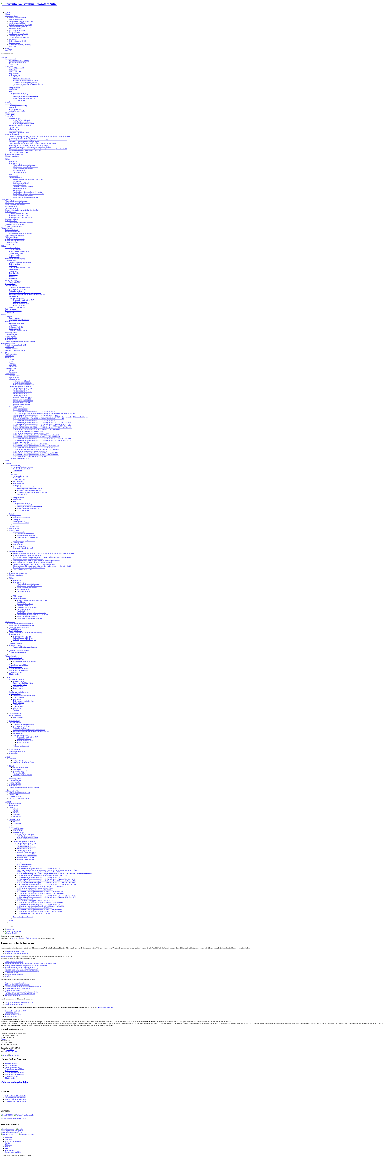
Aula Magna (17, 181)
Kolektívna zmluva (15, 109)
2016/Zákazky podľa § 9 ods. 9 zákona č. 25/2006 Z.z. (30, 456)
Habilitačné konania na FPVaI (22, 388)
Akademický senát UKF (16, 68)
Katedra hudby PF (18, 190)
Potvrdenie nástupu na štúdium (14, 240)
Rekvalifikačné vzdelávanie (17, 289)
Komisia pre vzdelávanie (20, 95)
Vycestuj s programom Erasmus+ (15, 1099)
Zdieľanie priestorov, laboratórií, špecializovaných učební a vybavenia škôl (32, 143)
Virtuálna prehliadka (15, 178)
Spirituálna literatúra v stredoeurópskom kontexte (20, 967)
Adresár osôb (13, 161)
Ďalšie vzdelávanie (11, 285)
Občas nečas (13, 372)
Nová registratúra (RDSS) (17, 30)
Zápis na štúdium (14, 264)
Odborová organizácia (12, 156)
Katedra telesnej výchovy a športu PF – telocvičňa (28, 194)
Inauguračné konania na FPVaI (22, 397)
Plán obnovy (13, 325)
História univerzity (10, 59)
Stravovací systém (14, 32)
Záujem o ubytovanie (11, 242)
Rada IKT (12, 91)
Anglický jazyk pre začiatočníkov (15, 983)
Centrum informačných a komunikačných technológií (21, 210)
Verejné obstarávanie (15, 131)
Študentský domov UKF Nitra (18, 213)
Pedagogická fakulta (19, 172)
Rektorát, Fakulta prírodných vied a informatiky (28, 179)
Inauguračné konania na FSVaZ (23, 401)
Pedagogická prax (14, 269)
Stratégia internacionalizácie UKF (15, 345)
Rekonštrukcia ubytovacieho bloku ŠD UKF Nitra (25, 151)
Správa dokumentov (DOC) (17, 41)
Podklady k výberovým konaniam (23, 124)
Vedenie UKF (13, 77)
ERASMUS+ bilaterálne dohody (15, 350)
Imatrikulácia (13, 266)
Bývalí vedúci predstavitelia (17, 62)
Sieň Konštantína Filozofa (21, 183)
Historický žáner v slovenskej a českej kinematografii (21, 969)
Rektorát (7, 102)
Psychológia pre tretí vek (12, 995)
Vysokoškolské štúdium (12, 248)
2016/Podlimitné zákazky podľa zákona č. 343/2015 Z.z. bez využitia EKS (36, 449)
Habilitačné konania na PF (21, 395)
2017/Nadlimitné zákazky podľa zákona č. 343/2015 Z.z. (31, 433)
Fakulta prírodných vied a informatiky (25, 165)
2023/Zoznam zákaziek (20, 410)
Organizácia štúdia (10, 260)
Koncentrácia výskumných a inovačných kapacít (24, 142)
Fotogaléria (12, 365)
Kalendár (12, 363)
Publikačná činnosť (11, 334)
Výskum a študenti (11, 338)
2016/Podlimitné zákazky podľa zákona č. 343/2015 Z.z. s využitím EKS (36, 446)
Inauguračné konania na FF (21, 402)
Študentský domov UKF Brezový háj (20, 217)
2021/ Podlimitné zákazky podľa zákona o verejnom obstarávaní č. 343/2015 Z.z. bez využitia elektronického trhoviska (50, 417)
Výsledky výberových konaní (22, 122)
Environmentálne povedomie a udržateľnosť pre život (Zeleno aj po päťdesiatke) (30, 963)
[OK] (12, 926)
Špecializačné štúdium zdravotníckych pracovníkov (25, 293)
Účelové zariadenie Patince (13, 226)
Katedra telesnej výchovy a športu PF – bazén (27, 192)
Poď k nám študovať (11, 230)
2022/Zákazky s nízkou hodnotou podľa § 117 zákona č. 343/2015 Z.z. (35, 411)
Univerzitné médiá (10, 368)
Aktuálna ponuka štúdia (12, 231)
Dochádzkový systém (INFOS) (18, 37)
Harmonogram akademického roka (20, 262)
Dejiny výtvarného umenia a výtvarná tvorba (19, 1002)
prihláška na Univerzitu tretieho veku (16, 953)
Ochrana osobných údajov (14, 1082)
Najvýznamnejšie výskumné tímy (19, 320)
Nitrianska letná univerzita (17, 307)
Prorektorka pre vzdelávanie (21, 79)
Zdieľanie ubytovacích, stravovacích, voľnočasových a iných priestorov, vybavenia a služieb (38, 149)
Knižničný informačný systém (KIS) (20, 25)
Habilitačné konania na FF (21, 393)
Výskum (3, 314)
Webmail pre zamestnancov (17, 17)
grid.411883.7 (10, 1050)
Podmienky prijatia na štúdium (14, 235)
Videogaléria (13, 366)
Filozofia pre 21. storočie (12, 990)
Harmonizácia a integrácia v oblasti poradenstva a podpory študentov (30, 147)
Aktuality (8, 357)
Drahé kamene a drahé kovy (14, 962)
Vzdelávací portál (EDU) (17, 23)
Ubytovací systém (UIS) (16, 35)
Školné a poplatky (14, 257)
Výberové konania (14, 118)
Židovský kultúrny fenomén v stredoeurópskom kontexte (23, 986)
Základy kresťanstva (11, 972)
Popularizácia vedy (11, 339)
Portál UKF (12, 46)
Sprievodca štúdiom (15, 249)
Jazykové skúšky (14, 296)
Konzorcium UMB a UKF (13, 134)
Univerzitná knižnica (19, 185)
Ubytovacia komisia (19, 100)
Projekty (7, 321)
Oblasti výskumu (14, 318)
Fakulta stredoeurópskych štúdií (23, 169)
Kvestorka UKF (18, 86)
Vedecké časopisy (10, 336)
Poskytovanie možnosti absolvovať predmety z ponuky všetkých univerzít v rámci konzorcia (38, 140)
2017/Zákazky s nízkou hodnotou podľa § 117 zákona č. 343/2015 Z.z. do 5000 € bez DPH (42, 438)
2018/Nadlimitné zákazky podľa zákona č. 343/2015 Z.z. (31, 431)
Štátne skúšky (13, 275)
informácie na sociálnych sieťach (15, 951)
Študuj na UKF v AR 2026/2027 (15, 1096)
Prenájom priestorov (11, 354)
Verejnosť (4, 352)
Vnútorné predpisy (11, 104)
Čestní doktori (13, 64)
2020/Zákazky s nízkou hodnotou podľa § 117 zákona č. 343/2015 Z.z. (35, 420)
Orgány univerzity (10, 66)
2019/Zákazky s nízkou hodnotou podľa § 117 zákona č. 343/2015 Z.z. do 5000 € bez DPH (42, 422)
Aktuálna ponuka (6, 956)
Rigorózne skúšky (10, 284)
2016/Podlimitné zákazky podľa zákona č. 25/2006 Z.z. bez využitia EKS (36, 455)
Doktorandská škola (11, 278)
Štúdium (3, 246)
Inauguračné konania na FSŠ (22, 399)
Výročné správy (10, 115)
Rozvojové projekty (15, 329)
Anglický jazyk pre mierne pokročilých (17, 985)
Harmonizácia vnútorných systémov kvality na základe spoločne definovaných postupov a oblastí (39, 136)
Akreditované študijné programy (15, 258)
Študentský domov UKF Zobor (19, 215)
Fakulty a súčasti (6, 199)
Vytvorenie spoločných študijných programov (23, 138)
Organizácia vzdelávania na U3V (23, 300)
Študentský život (10, 312)
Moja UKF (8, 50)
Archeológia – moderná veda (14, 974)
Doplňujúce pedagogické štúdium (19, 287)
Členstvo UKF (9, 347)
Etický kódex (13, 107)
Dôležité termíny (10, 244)
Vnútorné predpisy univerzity (18, 106)
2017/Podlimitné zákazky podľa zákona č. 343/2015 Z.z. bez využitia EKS (36, 437)
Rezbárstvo (8, 976)
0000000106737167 (11, 1051)
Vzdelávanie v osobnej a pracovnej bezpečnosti (20, 994)
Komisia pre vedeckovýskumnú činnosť (25, 97)
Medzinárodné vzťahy (8, 343)
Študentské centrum (11, 221)
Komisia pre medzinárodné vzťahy (24, 98)
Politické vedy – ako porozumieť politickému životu (21, 992)
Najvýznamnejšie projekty (17, 323)
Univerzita (4, 57)
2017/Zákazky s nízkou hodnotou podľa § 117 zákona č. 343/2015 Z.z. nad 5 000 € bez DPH (42, 440)
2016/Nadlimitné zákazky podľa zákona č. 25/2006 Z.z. (30, 451)
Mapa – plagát (13, 176)
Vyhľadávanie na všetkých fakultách (20, 233)
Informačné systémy (11, 16)
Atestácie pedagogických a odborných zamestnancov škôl (27, 294)
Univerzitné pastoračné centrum (23, 187)
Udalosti (11, 359)
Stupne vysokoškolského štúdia (19, 251)
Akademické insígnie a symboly (19, 61)
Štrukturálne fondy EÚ (16, 327)
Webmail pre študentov (16, 19)
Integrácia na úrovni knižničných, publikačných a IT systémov (28, 145)
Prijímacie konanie (6, 228)
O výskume (8, 316)
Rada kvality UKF (14, 73)
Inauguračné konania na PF (21, 404)
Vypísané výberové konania (21, 120)
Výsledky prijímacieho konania (14, 239)
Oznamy (11, 361)
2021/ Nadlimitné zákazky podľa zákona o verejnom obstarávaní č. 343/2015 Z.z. (38, 419)
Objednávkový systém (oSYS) (18, 34)
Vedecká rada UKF (15, 71)
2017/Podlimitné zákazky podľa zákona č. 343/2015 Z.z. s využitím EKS (36, 435)
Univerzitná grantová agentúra (18, 330)
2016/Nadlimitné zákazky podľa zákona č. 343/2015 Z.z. (31, 444)
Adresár (7, 14)
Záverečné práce (14, 273)
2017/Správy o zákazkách (21, 442)
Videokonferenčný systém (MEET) (20, 26)
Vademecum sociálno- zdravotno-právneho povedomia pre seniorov (26, 965)
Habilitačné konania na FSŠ (21, 390)
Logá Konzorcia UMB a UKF (18, 152)
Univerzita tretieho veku (16, 298)
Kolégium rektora (14, 88)
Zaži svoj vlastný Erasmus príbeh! (15, 1101)
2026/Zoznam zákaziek (20, 408)
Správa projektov (14, 43)
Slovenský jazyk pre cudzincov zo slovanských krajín (22, 971)
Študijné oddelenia (14, 163)
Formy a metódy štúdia (16, 253)
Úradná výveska (10, 116)
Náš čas (11, 370)
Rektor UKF (13, 70)
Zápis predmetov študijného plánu (19, 267)
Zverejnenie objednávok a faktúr (19, 133)
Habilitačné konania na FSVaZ (22, 392)
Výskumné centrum (11, 332)
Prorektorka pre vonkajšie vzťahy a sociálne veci (28, 84)
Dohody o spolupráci (11, 348)
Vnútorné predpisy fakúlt (17, 111)
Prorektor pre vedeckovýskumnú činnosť (26, 80)
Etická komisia (13, 89)
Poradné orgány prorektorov (18, 93)
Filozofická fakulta (19, 170)
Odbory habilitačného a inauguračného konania (20, 341)
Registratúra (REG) (15, 28)
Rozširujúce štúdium (15, 291)
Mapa (10, 174)
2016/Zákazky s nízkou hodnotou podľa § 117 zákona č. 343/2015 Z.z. (35, 447)
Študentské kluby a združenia (14, 154)
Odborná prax (13, 271)
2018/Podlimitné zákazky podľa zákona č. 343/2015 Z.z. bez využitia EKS (36, 429)
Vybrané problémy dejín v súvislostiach (17, 988)
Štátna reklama (9, 356)
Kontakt (7, 48)
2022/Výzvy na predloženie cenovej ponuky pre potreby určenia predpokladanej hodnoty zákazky (44, 413)
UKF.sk (7, 12)
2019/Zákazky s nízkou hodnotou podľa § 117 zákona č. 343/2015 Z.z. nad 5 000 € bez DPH (42, 424)
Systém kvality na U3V (20, 305)
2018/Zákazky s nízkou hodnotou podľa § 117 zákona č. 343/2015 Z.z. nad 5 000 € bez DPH (42, 428)
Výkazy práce (13, 39)
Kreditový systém (14, 255)
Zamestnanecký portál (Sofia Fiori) (20, 44)
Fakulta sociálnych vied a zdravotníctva (25, 167)
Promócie (12, 276)
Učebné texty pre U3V (20, 302)
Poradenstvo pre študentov (13, 311)
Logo (6, 158)
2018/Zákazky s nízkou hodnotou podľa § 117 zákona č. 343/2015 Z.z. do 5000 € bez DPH (42, 426)
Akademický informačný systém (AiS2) (21, 21)
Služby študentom (10, 309)
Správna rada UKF (15, 75)
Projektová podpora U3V (21, 303)
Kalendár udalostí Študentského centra (21, 222)
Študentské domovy (11, 212)
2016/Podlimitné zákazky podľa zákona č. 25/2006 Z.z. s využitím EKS (35, 453)
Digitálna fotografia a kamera (14, 1004)
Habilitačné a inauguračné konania (20, 125)
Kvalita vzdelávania (11, 280)
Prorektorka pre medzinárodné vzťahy (25, 82)
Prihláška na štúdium (11, 237)
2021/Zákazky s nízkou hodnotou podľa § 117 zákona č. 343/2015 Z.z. (35, 415)
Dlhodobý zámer (10, 113)
